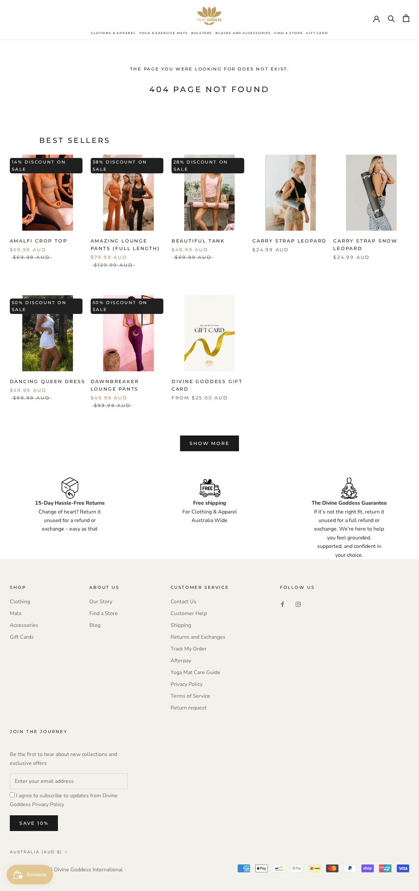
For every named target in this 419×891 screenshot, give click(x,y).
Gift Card (317, 33)
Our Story (100, 601)
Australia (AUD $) (36, 851)
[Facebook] (282, 604)
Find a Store (103, 613)
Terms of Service (190, 696)
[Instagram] (298, 604)
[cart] (406, 18)
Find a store (288, 33)
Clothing (20, 601)
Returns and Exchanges (198, 637)
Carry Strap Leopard (289, 241)
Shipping (181, 625)
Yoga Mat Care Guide (195, 672)
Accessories (24, 625)
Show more (209, 443)
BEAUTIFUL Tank (198, 241)
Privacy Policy (187, 684)
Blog (94, 625)
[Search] (391, 18)
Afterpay (181, 660)
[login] (376, 18)
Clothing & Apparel (113, 33)
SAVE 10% (33, 823)
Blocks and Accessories (243, 33)
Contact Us (183, 601)
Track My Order (189, 648)
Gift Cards (22, 637)
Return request (189, 707)
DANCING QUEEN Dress (47, 381)
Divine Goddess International (88, 869)
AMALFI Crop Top (38, 241)
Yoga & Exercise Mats (163, 33)
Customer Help (189, 613)
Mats (16, 613)
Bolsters (201, 33)
